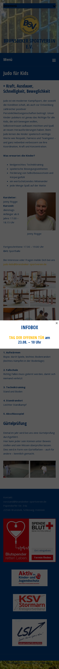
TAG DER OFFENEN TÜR (26, 337)
